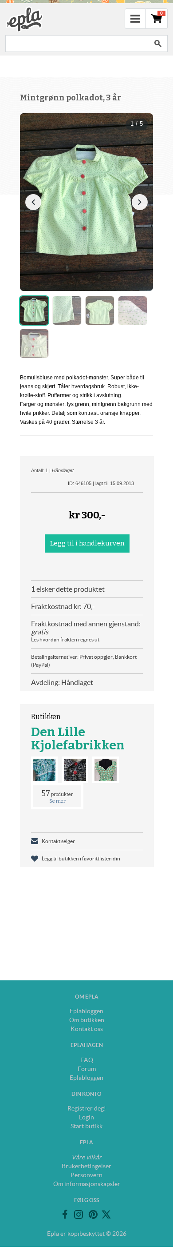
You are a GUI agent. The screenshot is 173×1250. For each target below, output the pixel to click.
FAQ (86, 1059)
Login (86, 1117)
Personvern (86, 1174)
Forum (87, 1068)
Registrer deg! (86, 1108)
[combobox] (76, 43)
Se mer (57, 801)
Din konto (86, 1094)
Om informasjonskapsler (86, 1183)
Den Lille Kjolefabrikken (78, 738)
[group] (86, 202)
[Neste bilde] (140, 202)
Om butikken (86, 1019)
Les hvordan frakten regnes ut (65, 639)
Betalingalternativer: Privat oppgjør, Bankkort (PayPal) (84, 661)
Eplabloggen (86, 1011)
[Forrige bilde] (33, 202)
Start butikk (86, 1126)
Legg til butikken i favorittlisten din (81, 858)
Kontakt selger (58, 841)
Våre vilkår (86, 1157)
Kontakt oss (87, 1028)
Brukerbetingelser (86, 1166)
